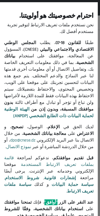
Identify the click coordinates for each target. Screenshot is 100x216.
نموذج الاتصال (18, 147)
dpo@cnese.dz (23, 140)
